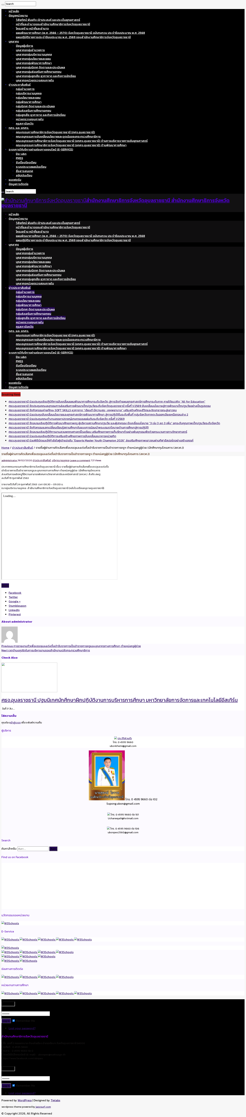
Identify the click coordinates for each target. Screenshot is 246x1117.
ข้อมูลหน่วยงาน (18, 15)
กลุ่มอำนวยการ (25, 89)
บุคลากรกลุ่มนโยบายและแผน (33, 59)
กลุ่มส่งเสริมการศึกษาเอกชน (33, 110)
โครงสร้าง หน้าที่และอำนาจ (32, 28)
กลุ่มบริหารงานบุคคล (29, 93)
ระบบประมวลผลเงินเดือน (31, 167)
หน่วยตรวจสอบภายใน (30, 119)
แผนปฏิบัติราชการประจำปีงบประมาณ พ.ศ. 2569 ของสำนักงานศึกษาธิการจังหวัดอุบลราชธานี (73, 37)
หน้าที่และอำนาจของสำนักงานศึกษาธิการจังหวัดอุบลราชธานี (53, 24)
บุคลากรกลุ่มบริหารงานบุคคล (34, 54)
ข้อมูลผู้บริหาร (24, 46)
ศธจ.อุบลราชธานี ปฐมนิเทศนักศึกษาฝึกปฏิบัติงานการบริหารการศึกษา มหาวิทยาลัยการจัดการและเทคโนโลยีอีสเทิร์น (119, 700)
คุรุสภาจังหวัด (24, 123)
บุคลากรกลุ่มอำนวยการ (30, 50)
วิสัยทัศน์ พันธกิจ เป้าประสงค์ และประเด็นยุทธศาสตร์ (48, 20)
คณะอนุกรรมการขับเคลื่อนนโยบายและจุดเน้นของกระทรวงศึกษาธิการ (58, 136)
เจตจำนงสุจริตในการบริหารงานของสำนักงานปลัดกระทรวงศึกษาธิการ (45, 650)
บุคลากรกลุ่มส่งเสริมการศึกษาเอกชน (38, 71)
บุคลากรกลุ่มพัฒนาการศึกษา (34, 63)
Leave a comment (80, 460)
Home (5, 447)
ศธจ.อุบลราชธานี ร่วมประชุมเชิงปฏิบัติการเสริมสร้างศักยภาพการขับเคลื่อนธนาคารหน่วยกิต (62, 436)
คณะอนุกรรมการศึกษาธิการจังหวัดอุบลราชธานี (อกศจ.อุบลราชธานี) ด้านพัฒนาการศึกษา (71, 145)
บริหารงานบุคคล (60, 460)
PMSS (19, 158)
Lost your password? (22, 1028)
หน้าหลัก (14, 11)
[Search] (2, 4)
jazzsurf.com (43, 1107)
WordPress (25, 1100)
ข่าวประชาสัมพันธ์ (20, 84)
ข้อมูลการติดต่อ (18, 184)
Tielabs (55, 1100)
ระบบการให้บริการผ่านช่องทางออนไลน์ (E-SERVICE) (41, 149)
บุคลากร (14, 41)
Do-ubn (21, 154)
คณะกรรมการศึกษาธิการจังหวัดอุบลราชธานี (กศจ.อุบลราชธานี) (55, 132)
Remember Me (25, 1021)
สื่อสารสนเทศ (24, 171)
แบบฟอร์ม (15, 180)
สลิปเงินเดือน (24, 175)
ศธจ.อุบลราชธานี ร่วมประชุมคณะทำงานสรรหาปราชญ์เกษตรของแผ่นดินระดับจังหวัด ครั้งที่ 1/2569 (66, 419)
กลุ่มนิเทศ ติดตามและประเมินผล (35, 106)
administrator (9, 460)
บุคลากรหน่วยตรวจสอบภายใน (35, 80)
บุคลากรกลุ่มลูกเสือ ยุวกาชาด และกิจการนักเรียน (46, 76)
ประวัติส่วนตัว (125, 738)
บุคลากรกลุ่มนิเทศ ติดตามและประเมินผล (40, 67)
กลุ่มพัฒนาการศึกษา (28, 102)
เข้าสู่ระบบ (15, 723)
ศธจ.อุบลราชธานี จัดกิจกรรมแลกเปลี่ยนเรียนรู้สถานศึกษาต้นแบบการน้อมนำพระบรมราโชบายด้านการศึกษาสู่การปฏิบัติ (79, 427)
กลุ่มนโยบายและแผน (28, 97)
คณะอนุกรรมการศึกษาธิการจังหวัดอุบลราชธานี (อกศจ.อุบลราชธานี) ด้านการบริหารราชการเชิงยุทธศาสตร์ (82, 141)
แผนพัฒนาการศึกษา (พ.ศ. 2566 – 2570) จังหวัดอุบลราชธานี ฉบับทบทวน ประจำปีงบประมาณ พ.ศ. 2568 (80, 33)
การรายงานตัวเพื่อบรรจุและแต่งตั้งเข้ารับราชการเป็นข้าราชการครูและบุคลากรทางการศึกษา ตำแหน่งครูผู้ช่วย (71, 646)
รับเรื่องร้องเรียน (26, 162)
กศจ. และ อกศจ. (19, 128)
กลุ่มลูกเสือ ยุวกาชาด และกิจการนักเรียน (41, 115)
